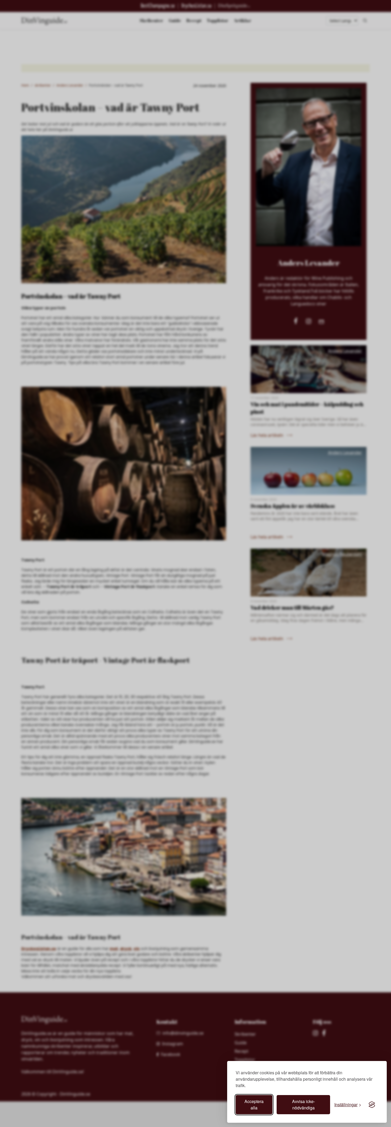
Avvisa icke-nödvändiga (303, 1104)
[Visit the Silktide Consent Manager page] (371, 1104)
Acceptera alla (254, 1104)
